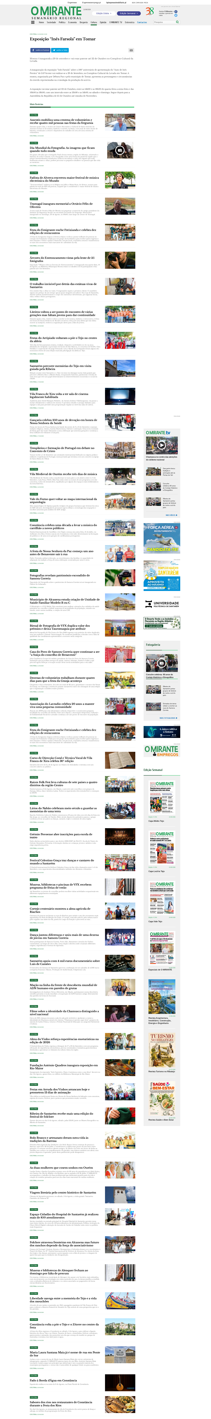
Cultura (33, 34)
